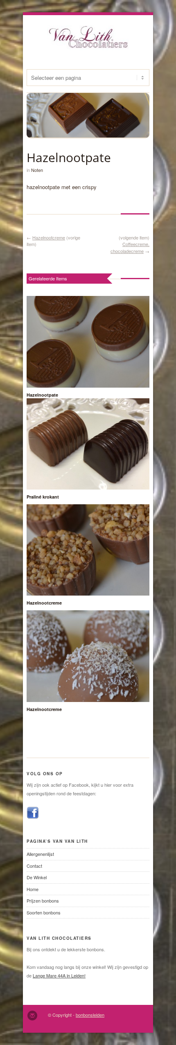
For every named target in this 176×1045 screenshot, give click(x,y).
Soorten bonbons (44, 912)
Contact (34, 865)
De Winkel (37, 877)
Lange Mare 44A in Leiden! (59, 975)
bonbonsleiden (90, 1014)
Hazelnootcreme (48, 237)
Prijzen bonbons (43, 900)
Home (32, 889)
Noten (37, 170)
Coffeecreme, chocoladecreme (130, 247)
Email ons (32, 1015)
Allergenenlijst (40, 854)
